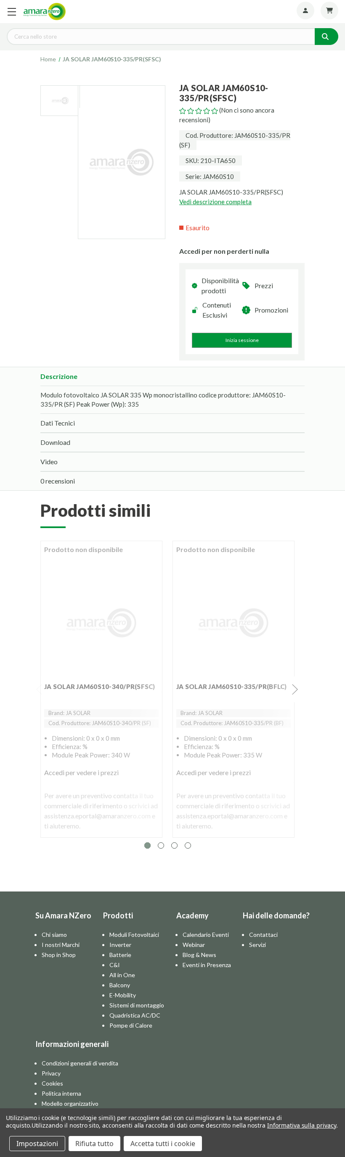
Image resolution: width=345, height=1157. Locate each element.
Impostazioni (37, 1143)
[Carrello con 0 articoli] (329, 10)
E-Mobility (122, 995)
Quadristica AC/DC (134, 1015)
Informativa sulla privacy (301, 1125)
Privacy (51, 1073)
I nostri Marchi (61, 944)
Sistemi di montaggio (136, 1005)
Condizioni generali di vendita (80, 1063)
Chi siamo (54, 934)
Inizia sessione (242, 340)
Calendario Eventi (206, 934)
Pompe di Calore (130, 1025)
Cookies (52, 1083)
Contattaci (263, 934)
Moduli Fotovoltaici (134, 934)
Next (295, 689)
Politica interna (61, 1093)
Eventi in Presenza (207, 964)
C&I (114, 964)
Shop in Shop (59, 954)
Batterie (120, 954)
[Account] (305, 10)
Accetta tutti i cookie (162, 1143)
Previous (39, 689)
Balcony (119, 985)
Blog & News (199, 954)
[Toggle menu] (11, 11)
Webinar (194, 944)
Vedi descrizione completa (215, 201)
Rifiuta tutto (94, 1143)
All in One (122, 974)
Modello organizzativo (70, 1103)
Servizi (257, 944)
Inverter (120, 944)
